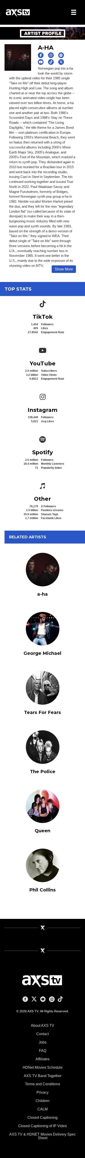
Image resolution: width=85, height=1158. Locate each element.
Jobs (42, 1042)
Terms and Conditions (42, 1084)
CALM (42, 1109)
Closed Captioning (42, 1117)
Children (42, 1101)
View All (54, 536)
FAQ (42, 1051)
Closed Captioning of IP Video (42, 1126)
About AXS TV (42, 1025)
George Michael (42, 653)
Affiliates (42, 1059)
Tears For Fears (42, 712)
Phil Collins (42, 890)
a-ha (42, 594)
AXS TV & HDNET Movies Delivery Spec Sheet (42, 1136)
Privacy (42, 1092)
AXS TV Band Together (42, 1076)
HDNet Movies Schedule (43, 1067)
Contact (42, 1034)
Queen (42, 830)
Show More (64, 269)
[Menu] (73, 12)
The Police (42, 771)
